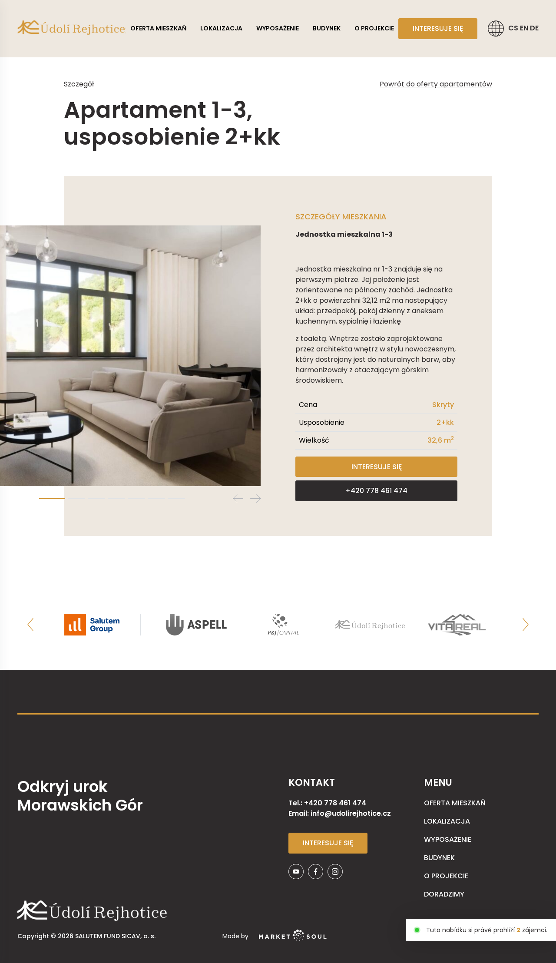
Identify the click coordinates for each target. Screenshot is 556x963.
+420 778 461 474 (376, 491)
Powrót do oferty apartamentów (436, 84)
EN (525, 28)
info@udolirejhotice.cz (351, 813)
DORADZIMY (444, 894)
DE (534, 28)
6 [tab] (156, 498)
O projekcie (374, 28)
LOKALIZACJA (221, 28)
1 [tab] (52, 498)
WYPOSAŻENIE (277, 28)
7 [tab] (176, 498)
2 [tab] (76, 498)
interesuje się (438, 28)
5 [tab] (136, 498)
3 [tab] (96, 498)
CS (514, 28)
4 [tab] (116, 498)
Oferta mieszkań (158, 28)
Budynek (327, 28)
